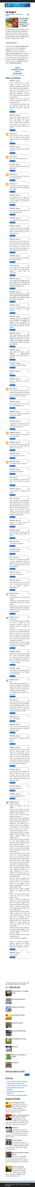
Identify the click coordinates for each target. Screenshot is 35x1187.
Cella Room (15, 1062)
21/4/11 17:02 (16, 617)
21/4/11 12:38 (17, 305)
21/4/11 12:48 (17, 363)
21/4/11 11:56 (17, 164)
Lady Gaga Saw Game (18, 1015)
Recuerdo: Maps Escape (19, 1031)
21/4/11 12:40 (17, 333)
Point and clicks (19, 14)
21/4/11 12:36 (16, 265)
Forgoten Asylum (17, 1140)
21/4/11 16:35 (17, 572)
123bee (24, 26)
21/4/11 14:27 (15, 477)
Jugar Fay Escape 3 (11, 42)
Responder (12, 111)
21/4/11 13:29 (17, 411)
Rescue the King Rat (18, 1167)
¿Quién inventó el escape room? (15, 1083)
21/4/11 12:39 (17, 316)
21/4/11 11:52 (17, 146)
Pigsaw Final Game (17, 1023)
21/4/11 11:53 (14, 156)
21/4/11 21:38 (15, 699)
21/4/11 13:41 (17, 453)
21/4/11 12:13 (17, 208)
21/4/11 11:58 (14, 174)
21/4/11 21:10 (17, 668)
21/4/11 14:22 (17, 469)
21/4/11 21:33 (16, 679)
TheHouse (15, 1046)
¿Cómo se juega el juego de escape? (17, 1081)
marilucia (12, 432)
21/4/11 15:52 (17, 530)
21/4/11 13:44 (17, 461)
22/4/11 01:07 (17, 724)
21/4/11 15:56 (16, 541)
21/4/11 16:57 (16, 593)
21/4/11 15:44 (17, 520)
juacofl (12, 593)
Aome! (11, 716)
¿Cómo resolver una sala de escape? (17, 1095)
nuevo (23, 22)
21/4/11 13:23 (17, 401)
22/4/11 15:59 (17, 747)
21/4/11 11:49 (17, 115)
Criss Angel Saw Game (18, 999)
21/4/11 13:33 (17, 421)
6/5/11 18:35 (17, 952)
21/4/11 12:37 (17, 291)
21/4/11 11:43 (17, 80)
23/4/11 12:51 (17, 786)
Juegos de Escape (10, 14)
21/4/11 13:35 (17, 432)
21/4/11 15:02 (17, 488)
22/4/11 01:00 (16, 716)
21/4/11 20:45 (17, 651)
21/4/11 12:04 (14, 183)
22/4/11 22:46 (17, 769)
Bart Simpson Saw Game (19, 1039)
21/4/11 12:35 (17, 255)
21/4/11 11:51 (14, 133)
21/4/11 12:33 (17, 239)
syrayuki (12, 724)
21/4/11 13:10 (14, 388)
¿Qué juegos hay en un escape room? (17, 1085)
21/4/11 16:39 (17, 580)
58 (28, 14)
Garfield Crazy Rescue (18, 1007)
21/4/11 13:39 (17, 442)
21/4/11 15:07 (16, 498)
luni (11, 133)
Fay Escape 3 (11, 12)
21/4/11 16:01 (16, 557)
